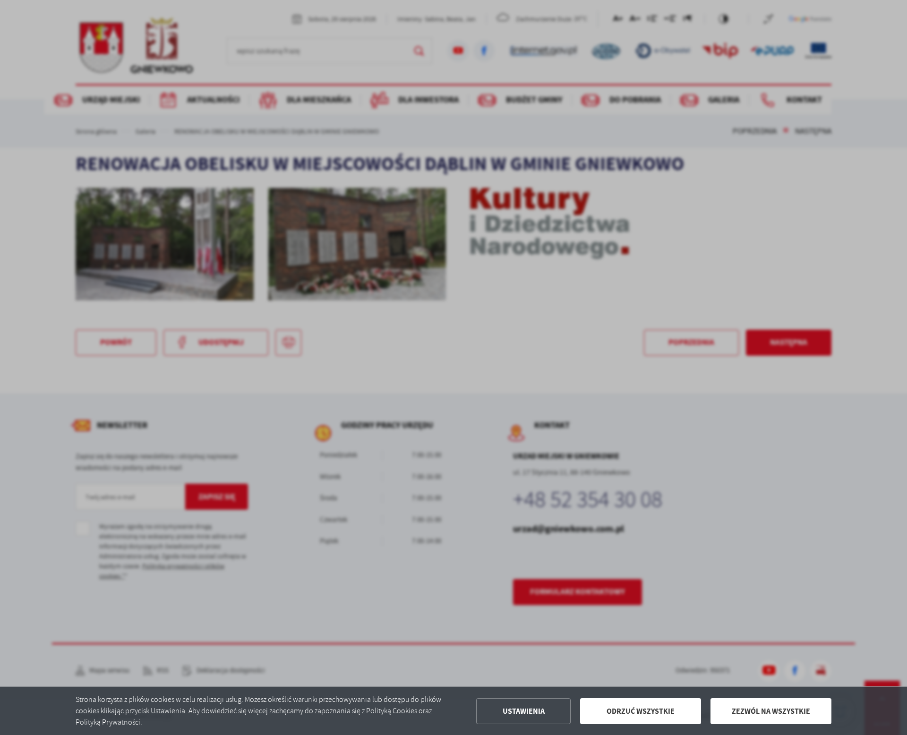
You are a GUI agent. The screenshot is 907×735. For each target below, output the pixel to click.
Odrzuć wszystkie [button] (641, 711)
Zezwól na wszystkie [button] (771, 711)
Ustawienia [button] (524, 711)
